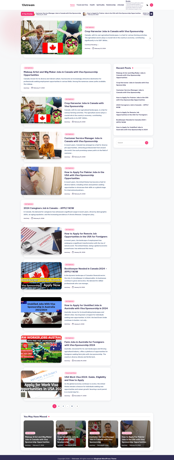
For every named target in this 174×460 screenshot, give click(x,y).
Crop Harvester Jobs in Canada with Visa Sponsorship (114, 31)
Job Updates (90, 27)
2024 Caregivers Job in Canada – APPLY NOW (131, 13)
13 (72, 406)
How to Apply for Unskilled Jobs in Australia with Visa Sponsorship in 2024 (132, 128)
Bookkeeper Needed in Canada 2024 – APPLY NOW (131, 121)
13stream (28, 5)
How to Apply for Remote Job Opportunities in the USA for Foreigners (131, 113)
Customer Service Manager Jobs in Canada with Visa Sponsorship (130, 91)
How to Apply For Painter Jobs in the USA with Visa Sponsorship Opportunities (86, 13)
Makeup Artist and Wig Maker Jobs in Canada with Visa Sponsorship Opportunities (130, 75)
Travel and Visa (71, 373)
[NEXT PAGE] (77, 406)
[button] (91, 44)
